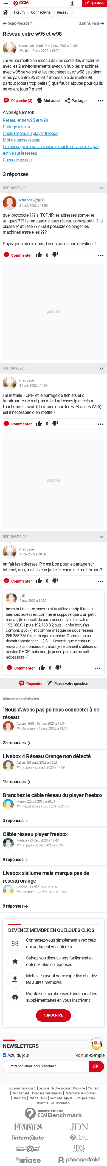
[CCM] (21, 3)
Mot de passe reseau (21, 140)
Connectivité (40, 12)
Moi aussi (52, 100)
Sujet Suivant (89, 23)
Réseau (63, 12)
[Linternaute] (28, 1137)
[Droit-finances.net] (79, 1137)
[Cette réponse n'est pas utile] (55, 255)
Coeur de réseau (17, 159)
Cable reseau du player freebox (30, 133)
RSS (44, 1098)
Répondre (34, 683)
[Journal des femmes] (28, 1126)
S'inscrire (53, 1015)
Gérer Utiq (19, 1098)
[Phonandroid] (79, 1159)
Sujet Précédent (20, 23)
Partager (79, 100)
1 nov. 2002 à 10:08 (32, 554)
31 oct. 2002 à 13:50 (33, 206)
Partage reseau (16, 126)
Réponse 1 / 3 (15, 188)
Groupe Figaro (85, 1098)
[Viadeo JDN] (79, 1148)
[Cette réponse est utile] (39, 255)
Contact (93, 1088)
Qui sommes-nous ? (22, 1088)
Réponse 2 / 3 (15, 368)
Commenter (21, 255)
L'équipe (44, 1088)
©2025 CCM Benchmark (53, 1103)
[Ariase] (28, 1160)
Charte (33, 1098)
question (97, 3)
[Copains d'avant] (28, 1148)
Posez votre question (71, 683)
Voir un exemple (90, 1055)
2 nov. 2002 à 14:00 (45, 51)
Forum (19, 12)
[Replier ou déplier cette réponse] (101, 187)
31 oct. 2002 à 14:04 (33, 385)
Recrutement (20, 1093)
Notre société (61, 1088)
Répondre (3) (21, 100)
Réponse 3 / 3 (15, 537)
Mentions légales (61, 1098)
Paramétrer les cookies (80, 1093)
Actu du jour (17, 1055)
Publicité (79, 1088)
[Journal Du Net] (79, 1126)
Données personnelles (47, 1093)
